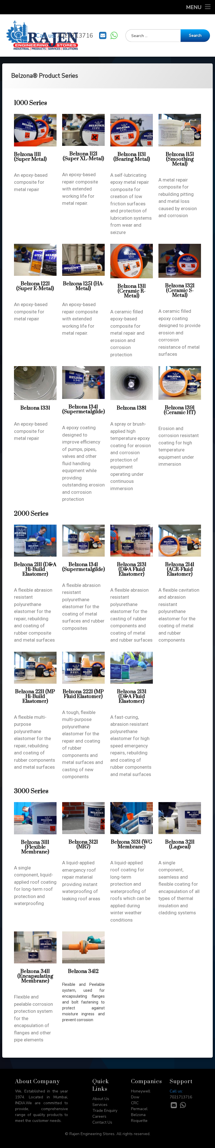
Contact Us (102, 1122)
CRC (135, 1103)
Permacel (139, 1109)
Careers (99, 1116)
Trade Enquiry (104, 1110)
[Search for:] (168, 35)
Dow (135, 1097)
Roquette (139, 1120)
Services (100, 1104)
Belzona (138, 1114)
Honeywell (140, 1091)
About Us (100, 1098)
